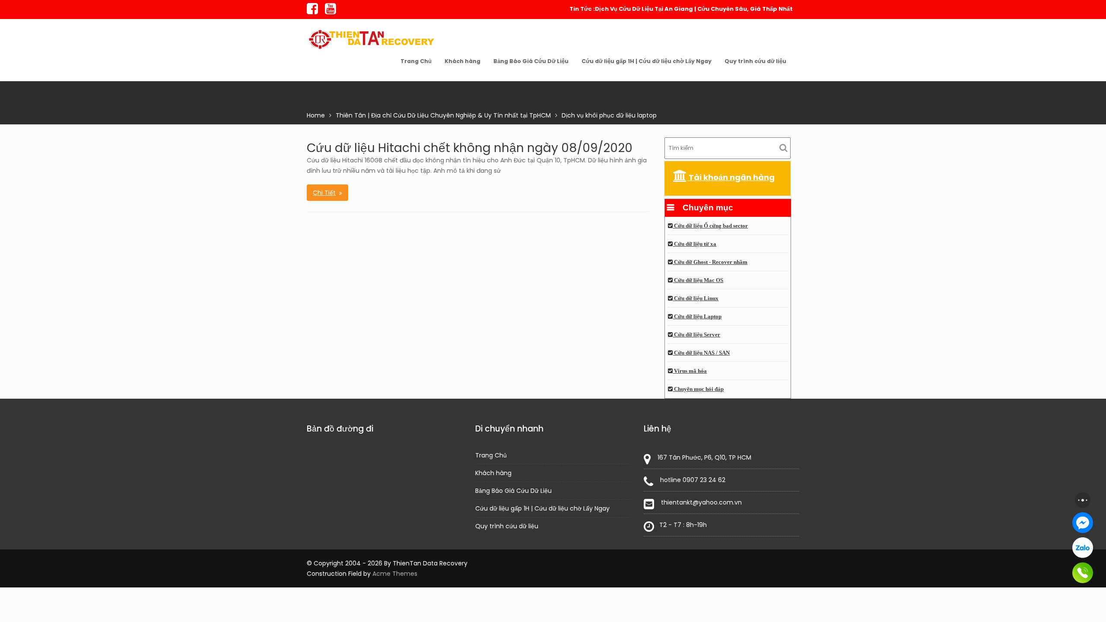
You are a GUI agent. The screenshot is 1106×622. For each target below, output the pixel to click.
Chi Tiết (324, 192)
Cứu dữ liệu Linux (695, 298)
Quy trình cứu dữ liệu (755, 61)
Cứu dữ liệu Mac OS (698, 280)
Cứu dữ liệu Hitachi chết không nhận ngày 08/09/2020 (469, 148)
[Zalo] (1082, 547)
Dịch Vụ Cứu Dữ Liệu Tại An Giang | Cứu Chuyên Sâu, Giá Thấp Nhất (694, 9)
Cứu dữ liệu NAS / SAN (701, 353)
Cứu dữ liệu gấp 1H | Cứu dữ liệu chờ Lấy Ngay (647, 61)
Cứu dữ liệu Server (696, 335)
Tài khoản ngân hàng (731, 177)
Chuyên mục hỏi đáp (698, 389)
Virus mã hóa (690, 371)
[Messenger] (1082, 522)
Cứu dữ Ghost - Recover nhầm (710, 262)
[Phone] (1082, 572)
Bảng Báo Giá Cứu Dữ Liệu (531, 61)
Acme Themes (394, 573)
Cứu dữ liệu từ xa (694, 244)
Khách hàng (462, 61)
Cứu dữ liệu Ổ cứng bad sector (710, 226)
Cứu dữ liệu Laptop (697, 317)
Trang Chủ (416, 61)
